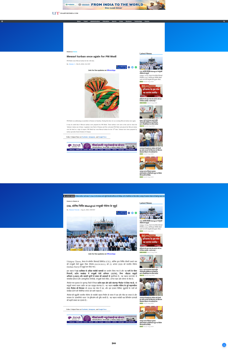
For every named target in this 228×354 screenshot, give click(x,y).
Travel (86, 21)
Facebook (85, 137)
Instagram (92, 137)
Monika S (72, 64)
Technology (138, 21)
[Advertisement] (114, 35)
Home (69, 52)
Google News (103, 137)
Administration (95, 21)
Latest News (146, 53)
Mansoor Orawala (74, 210)
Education (106, 21)
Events (147, 21)
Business (129, 21)
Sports (114, 21)
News (79, 21)
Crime (121, 21)
